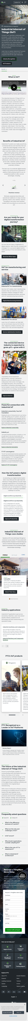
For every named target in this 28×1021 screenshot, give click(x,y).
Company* (7, 918)
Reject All (19, 1012)
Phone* (6, 914)
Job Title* (7, 923)
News (18, 978)
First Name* (7, 895)
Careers (3, 983)
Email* (6, 904)
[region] (13, 1011)
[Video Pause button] (25, 22)
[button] (7, 646)
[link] (9, 256)
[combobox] (8, 916)
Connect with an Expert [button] (13, 930)
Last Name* (7, 899)
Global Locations (21, 986)
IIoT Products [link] (7, 63)
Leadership (4, 986)
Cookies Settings (13, 1015)
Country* (7, 909)
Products (4, 978)
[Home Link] (2, 26)
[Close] (24, 1004)
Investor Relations (21, 975)
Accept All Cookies (7, 1012)
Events (18, 983)
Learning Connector (6, 981)
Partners (19, 981)
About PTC (4, 975)
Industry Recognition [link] (9, 59)
